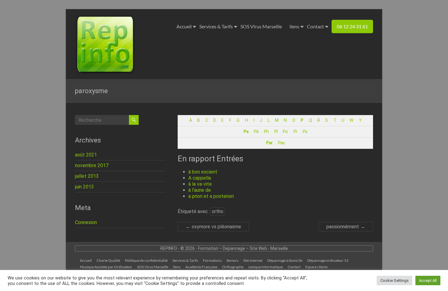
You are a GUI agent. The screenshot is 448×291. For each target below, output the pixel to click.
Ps (305, 131)
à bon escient (202, 172)
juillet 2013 (87, 176)
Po (285, 131)
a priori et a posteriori (211, 196)
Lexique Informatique (265, 267)
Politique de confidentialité (146, 260)
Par (269, 143)
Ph (266, 131)
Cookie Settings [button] (394, 280)
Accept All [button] (428, 280)
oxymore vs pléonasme (213, 227)
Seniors (232, 260)
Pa (246, 131)
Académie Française (201, 267)
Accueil (184, 26)
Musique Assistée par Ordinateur (106, 267)
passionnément (345, 227)
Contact (315, 26)
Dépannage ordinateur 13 (327, 260)
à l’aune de (199, 190)
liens (294, 26)
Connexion (86, 222)
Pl (275, 131)
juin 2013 (84, 187)
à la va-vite (200, 184)
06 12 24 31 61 (352, 26)
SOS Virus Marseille (261, 26)
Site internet (252, 260)
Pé (256, 131)
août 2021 (86, 155)
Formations (212, 260)
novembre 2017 (91, 165)
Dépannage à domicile (284, 260)
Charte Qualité (108, 260)
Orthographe (233, 267)
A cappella (199, 178)
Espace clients (316, 267)
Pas (281, 143)
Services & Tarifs (216, 26)
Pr (295, 131)
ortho (217, 211)
